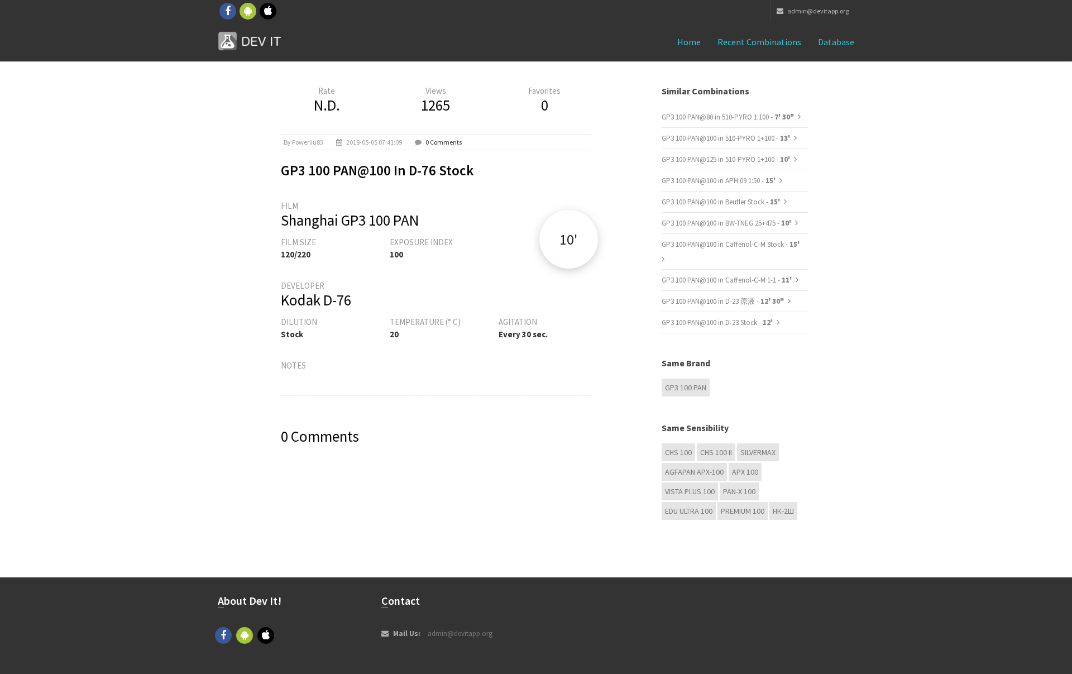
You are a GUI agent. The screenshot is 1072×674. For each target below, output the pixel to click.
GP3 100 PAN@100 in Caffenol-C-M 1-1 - (727, 280)
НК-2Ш (783, 511)
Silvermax (758, 452)
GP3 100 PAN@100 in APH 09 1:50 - (719, 180)
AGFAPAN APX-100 (694, 472)
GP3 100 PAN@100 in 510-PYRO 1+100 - (727, 138)
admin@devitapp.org (817, 11)
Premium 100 (742, 511)
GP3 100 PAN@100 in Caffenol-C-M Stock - (731, 244)
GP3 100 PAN (685, 388)
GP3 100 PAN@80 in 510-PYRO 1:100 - (728, 117)
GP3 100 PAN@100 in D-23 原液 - (723, 301)
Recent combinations (759, 41)
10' (568, 239)
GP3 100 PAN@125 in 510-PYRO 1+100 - (727, 159)
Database (836, 41)
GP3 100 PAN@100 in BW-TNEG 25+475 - (727, 223)
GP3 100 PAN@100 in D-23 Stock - (718, 322)
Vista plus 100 (690, 491)
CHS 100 (678, 452)
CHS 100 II (716, 452)
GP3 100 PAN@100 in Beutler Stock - (722, 202)
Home (689, 41)
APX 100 (745, 472)
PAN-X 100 (739, 491)
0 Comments (443, 142)
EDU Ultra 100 (688, 511)
